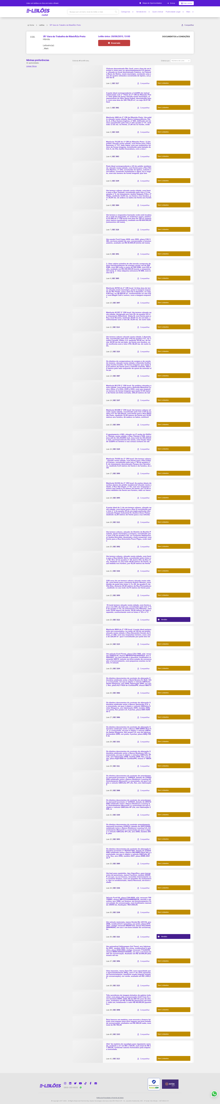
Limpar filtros (31, 66)
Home (32, 25)
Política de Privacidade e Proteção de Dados (110, 1097)
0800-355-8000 (71, 1087)
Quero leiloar (157, 12)
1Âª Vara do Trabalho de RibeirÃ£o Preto (64, 36)
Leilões (41, 25)
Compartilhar (189, 25)
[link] (133, 76)
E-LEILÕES (38, 12)
